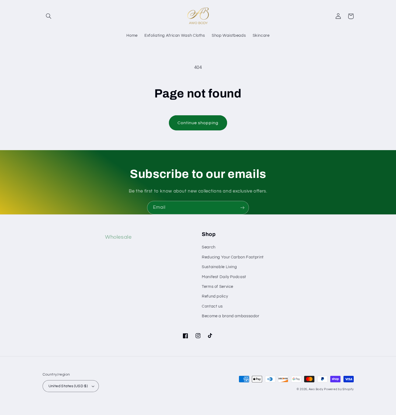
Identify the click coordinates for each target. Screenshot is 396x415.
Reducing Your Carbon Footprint (233, 257)
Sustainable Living (219, 267)
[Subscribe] (242, 207)
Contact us (212, 306)
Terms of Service (217, 287)
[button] (49, 16)
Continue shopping (198, 123)
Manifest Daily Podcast (224, 277)
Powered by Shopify (338, 389)
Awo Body (316, 389)
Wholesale (118, 237)
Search (209, 247)
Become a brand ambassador (230, 316)
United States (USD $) (68, 386)
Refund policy (215, 296)
